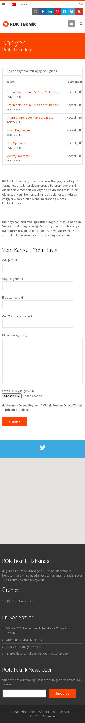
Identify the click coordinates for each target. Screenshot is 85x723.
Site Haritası (47, 712)
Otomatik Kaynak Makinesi (24, 640)
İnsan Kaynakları (18, 130)
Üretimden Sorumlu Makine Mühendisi (33, 92)
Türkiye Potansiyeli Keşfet (23, 647)
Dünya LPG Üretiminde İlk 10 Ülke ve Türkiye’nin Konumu (38, 630)
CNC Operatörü (17, 143)
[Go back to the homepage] (20, 24)
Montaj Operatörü (19, 156)
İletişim (64, 712)
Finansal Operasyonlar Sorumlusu (30, 117)
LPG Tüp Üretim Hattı (20, 601)
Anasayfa (19, 712)
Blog (32, 712)
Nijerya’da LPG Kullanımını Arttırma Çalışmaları (37, 653)
